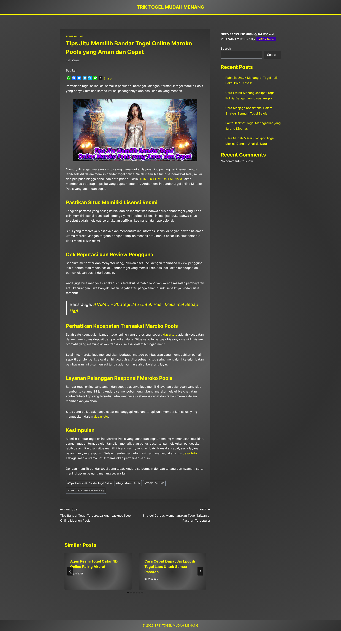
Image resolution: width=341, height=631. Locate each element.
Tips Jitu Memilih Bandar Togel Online (89, 483)
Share (108, 78)
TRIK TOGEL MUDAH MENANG (85, 490)
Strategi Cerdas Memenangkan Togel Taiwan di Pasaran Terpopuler (176, 515)
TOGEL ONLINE (74, 36)
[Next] (200, 571)
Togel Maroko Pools (128, 483)
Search (226, 48)
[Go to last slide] (70, 571)
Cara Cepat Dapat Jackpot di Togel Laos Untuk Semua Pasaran (169, 566)
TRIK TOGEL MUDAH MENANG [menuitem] (161, 179)
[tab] (128, 592)
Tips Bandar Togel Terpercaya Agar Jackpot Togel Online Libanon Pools (95, 515)
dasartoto (190, 453)
